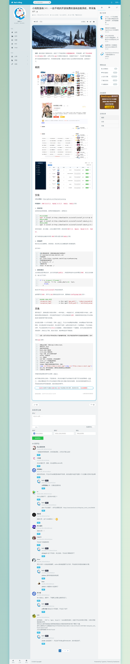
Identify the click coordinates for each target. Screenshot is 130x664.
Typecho (103, 661)
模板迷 (39, 514)
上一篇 (36, 405)
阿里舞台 (39, 469)
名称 (34, 430)
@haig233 (44, 553)
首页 (36, 21)
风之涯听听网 (41, 447)
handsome (116, 661)
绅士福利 (39, 526)
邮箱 (56, 430)
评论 (34, 413)
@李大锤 (44, 609)
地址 (77, 430)
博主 (47, 480)
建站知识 (79, 15)
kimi (43, 581)
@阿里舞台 (45, 485)
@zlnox (44, 575)
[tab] (102, 7)
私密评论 (89, 427)
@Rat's (44, 586)
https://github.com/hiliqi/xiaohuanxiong (54, 199)
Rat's (35, 15)
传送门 (60, 322)
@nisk (43, 641)
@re (43, 507)
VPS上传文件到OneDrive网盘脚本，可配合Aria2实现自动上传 (112, 37)
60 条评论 (64, 15)
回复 (38, 454)
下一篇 (93, 405)
